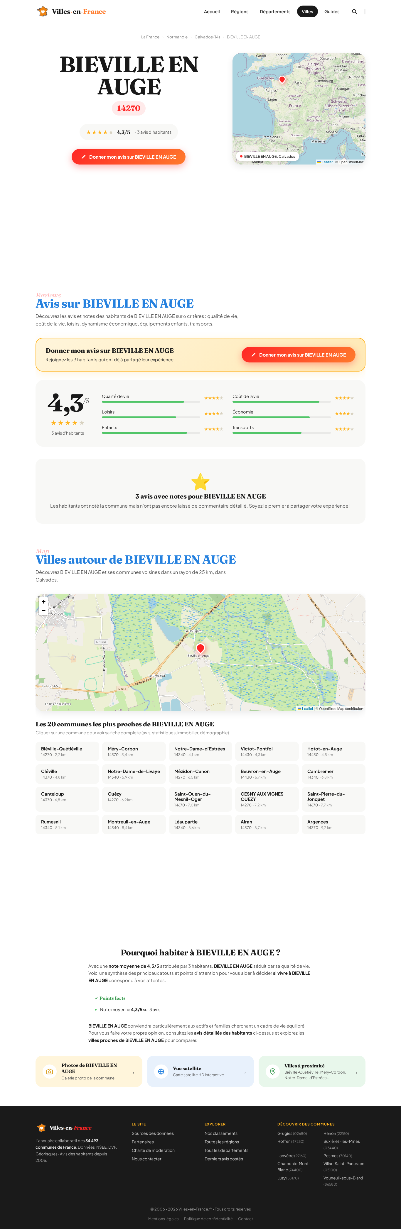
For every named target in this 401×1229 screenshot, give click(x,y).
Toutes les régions (222, 1141)
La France (150, 36)
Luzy (288, 1177)
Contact (245, 1218)
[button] (200, 647)
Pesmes (338, 1155)
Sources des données (153, 1133)
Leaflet (327, 161)
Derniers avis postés (224, 1158)
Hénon (336, 1133)
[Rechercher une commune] (354, 11)
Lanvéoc (291, 1155)
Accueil (212, 11)
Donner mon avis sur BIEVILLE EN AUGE (132, 157)
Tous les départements (226, 1150)
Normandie (177, 36)
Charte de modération (153, 1150)
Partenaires (143, 1141)
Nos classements (221, 1133)
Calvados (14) (207, 36)
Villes (307, 11)
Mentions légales (163, 1218)
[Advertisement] (200, 220)
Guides (332, 11)
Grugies (292, 1133)
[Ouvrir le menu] (364, 11)
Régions (240, 11)
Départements (275, 11)
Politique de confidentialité (208, 1218)
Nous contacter (146, 1158)
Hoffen (290, 1141)
